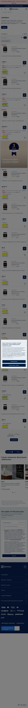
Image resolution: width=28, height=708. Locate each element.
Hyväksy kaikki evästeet (14, 365)
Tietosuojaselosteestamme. (8, 357)
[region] (14, 353)
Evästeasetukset (14, 361)
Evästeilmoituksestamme (17, 356)
